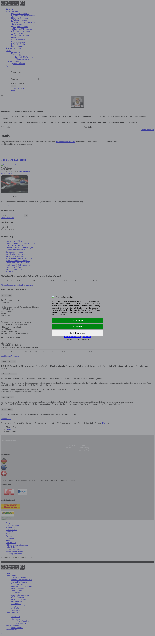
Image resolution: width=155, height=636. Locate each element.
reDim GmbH (85, 339)
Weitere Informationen (72, 337)
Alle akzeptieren (77, 320)
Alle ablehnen (77, 327)
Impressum (87, 337)
